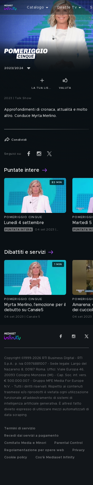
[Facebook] (60, 336)
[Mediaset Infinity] (10, 7)
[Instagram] (73, 336)
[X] (86, 336)
